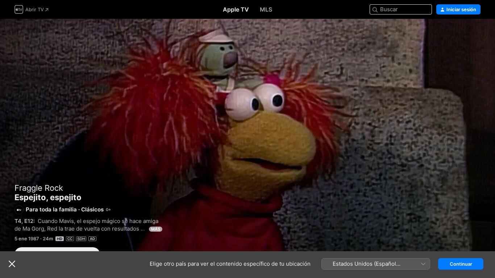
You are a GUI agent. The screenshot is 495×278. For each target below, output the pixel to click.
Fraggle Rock (38, 188)
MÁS (155, 229)
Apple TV (236, 9)
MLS (266, 9)
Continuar (461, 264)
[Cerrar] (12, 264)
